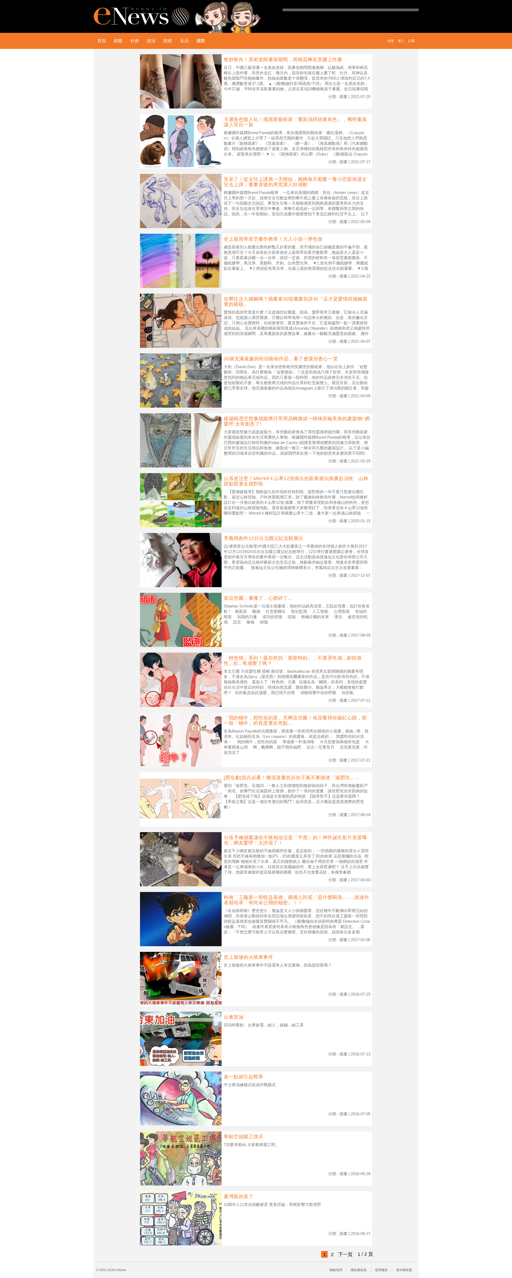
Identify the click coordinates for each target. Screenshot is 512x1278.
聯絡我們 (336, 1270)
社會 (134, 40)
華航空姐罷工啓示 (243, 1136)
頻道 (390, 41)
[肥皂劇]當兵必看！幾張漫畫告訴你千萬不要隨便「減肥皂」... (291, 777)
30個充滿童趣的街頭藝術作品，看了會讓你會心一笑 (281, 358)
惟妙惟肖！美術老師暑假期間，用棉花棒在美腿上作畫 (283, 59)
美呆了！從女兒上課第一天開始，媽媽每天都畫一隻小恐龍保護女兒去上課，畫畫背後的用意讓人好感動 (295, 182)
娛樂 (118, 40)
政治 (151, 40)
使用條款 (381, 1270)
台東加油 (233, 1017)
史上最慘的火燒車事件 (248, 957)
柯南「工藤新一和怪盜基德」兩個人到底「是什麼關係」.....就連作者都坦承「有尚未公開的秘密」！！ (296, 900)
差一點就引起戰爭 (243, 1077)
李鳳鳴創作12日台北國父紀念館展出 (263, 538)
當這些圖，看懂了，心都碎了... (258, 598)
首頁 (101, 40)
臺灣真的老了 (238, 1196)
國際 (201, 40)
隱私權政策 (359, 1270)
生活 (184, 40)
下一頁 (345, 1254)
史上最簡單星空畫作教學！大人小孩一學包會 (273, 239)
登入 (401, 41)
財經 (167, 40)
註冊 (411, 41)
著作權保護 (404, 1270)
